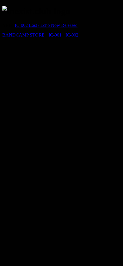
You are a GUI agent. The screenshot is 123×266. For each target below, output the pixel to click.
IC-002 (72, 35)
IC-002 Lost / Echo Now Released (46, 25)
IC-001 (55, 35)
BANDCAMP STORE (23, 35)
